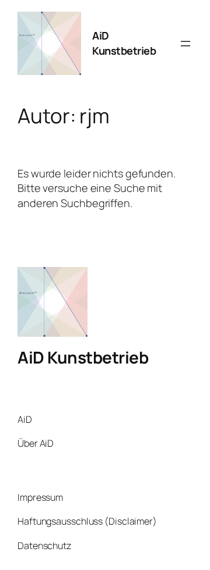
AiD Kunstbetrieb (124, 42)
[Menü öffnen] (185, 44)
